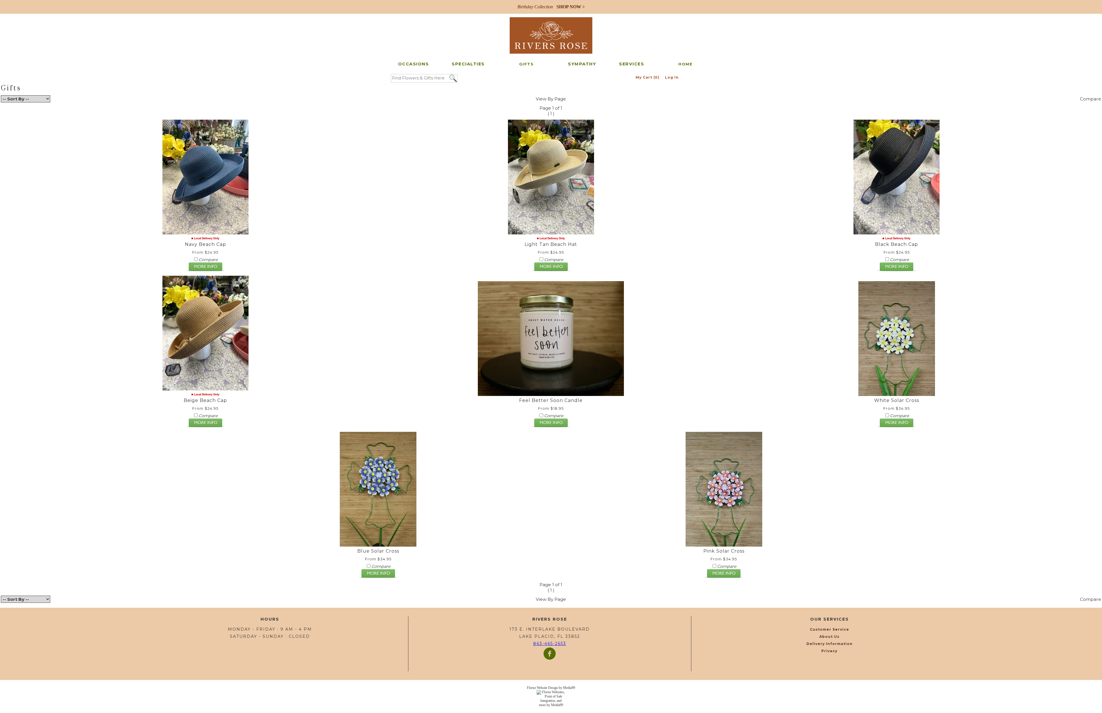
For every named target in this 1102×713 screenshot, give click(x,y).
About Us (829, 636)
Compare (1090, 99)
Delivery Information (829, 644)
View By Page (551, 99)
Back (6, 110)
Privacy (829, 651)
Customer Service (829, 629)
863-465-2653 (549, 643)
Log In (672, 77)
